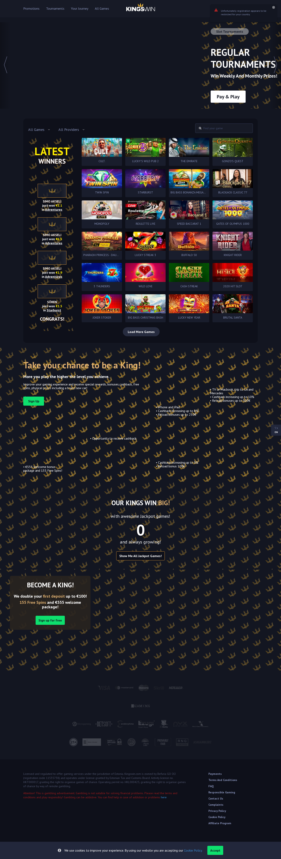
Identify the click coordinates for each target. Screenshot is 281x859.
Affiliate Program (219, 823)
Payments (215, 774)
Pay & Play (228, 96)
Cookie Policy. (193, 850)
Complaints (215, 805)
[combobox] (39, 129)
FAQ (211, 786)
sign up (33, 401)
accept (215, 850)
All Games (102, 8)
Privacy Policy (217, 811)
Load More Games (141, 332)
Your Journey (79, 8)
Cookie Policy (216, 817)
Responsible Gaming (221, 792)
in (52, 209)
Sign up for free (50, 620)
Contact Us (215, 798)
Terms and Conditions (222, 780)
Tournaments (55, 8)
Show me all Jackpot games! (140, 556)
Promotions (31, 8)
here (164, 797)
